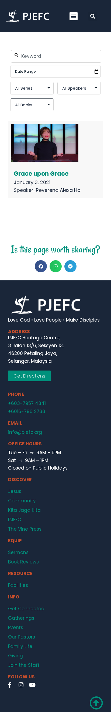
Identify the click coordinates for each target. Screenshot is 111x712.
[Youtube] (32, 684)
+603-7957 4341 (27, 403)
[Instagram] (21, 684)
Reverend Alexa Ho (58, 190)
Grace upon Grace (41, 174)
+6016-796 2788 (26, 411)
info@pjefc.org (25, 432)
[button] (74, 16)
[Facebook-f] (9, 684)
